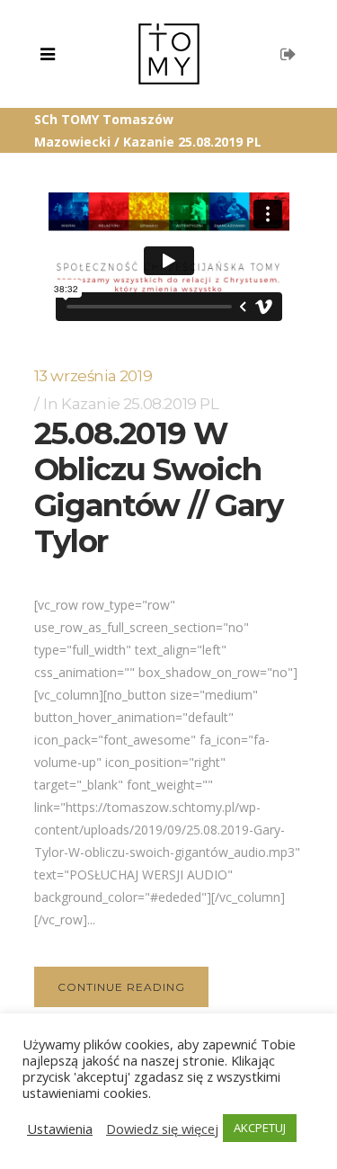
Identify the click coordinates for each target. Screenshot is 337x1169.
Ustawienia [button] (60, 1128)
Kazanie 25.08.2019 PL (140, 404)
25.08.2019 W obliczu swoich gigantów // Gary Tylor (158, 487)
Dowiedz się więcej (162, 1128)
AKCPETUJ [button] (260, 1128)
